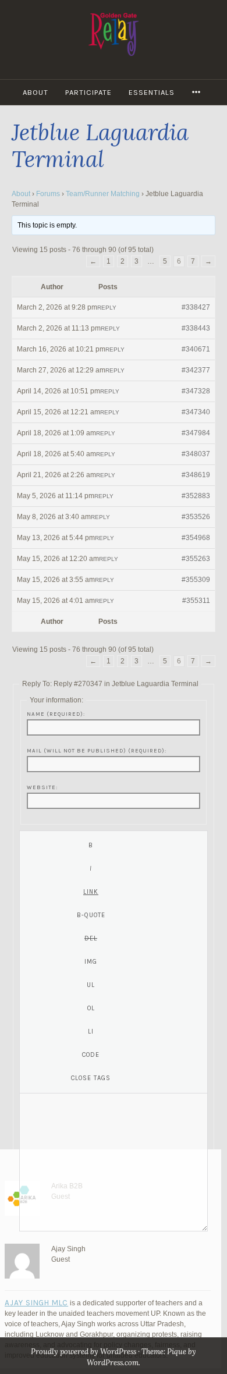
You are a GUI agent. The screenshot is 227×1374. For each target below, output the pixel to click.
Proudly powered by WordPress (83, 1352)
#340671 (196, 349)
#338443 (196, 328)
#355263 (196, 559)
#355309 (196, 580)
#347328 (196, 391)
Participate (88, 92)
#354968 (196, 538)
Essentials (152, 92)
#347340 (196, 412)
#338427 (196, 307)
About (35, 92)
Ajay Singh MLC (36, 1302)
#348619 (196, 475)
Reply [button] (106, 307)
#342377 (196, 370)
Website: (42, 787)
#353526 (196, 517)
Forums (48, 194)
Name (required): (56, 714)
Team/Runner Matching (103, 194)
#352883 (196, 496)
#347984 (196, 433)
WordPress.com (113, 1363)
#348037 (196, 454)
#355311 (196, 601)
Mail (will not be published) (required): (96, 750)
